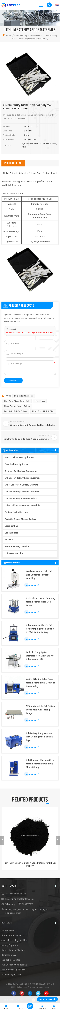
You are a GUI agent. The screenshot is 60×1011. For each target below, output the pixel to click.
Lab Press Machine (14, 553)
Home (8, 35)
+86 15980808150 (25, 904)
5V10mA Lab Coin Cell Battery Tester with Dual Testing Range (40, 710)
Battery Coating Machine (13, 950)
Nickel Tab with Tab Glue (43, 411)
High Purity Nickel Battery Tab (17, 401)
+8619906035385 (18, 893)
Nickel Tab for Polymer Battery (17, 406)
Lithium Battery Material (12, 935)
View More (31, 585)
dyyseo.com (44, 987)
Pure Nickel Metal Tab (23, 396)
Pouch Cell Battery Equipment (19, 457)
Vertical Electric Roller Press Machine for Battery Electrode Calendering (40, 683)
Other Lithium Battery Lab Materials (22, 505)
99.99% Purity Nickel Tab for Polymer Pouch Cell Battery (30, 332)
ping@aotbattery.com (22, 899)
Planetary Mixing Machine (13, 970)
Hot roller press (8, 955)
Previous (2, 840)
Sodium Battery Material (17, 546)
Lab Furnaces (11, 533)
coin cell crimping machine (14, 940)
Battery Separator (9, 945)
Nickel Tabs (40, 401)
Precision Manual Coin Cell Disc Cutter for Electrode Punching (39, 575)
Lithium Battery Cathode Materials (22, 491)
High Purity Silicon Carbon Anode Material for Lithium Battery (30, 864)
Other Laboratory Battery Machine (21, 485)
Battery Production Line (16, 512)
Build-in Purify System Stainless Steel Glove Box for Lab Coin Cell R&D (39, 656)
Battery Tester (8, 930)
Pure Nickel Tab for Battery (15, 411)
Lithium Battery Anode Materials (21, 498)
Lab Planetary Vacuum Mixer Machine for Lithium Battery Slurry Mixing (40, 764)
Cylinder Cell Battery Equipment (21, 471)
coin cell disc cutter (10, 960)
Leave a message (30, 1006)
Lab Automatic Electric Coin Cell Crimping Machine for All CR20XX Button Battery (40, 629)
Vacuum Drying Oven (11, 974)
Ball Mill (9, 539)
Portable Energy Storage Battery (20, 519)
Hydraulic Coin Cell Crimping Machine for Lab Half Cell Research (40, 602)
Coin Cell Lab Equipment (17, 464)
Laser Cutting (11, 526)
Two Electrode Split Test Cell (14, 965)
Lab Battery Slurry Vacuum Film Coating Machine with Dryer (39, 737)
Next (58, 840)
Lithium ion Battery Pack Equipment (22, 478)
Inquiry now (46, 999)
